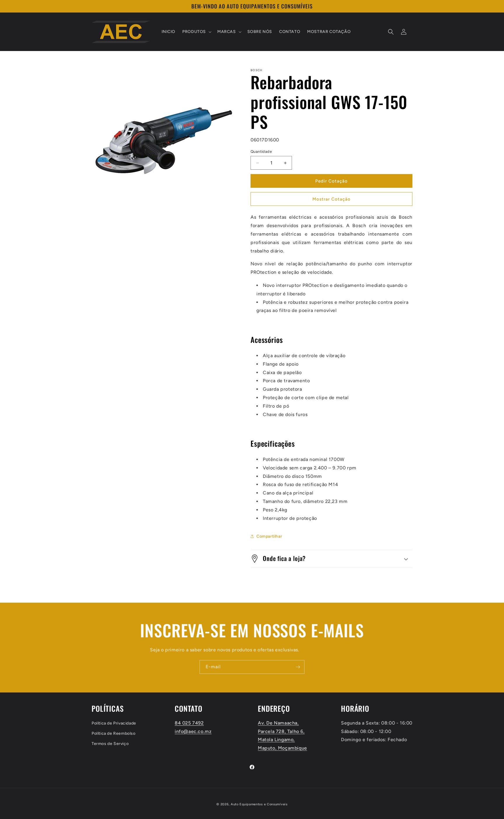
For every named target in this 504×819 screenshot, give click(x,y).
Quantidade (261, 151)
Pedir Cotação (331, 181)
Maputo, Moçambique (282, 748)
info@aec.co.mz (193, 731)
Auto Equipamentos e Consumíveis (259, 804)
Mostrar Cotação (331, 199)
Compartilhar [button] (269, 536)
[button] (196, 32)
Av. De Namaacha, (278, 722)
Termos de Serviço (110, 743)
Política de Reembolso (114, 733)
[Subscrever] (297, 667)
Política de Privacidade (114, 722)
